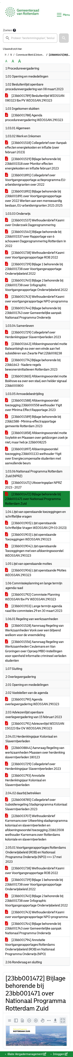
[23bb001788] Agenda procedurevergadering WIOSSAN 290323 (34, 118)
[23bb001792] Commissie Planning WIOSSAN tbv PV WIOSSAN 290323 (32, 597)
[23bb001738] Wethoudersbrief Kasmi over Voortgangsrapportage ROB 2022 (34, 255)
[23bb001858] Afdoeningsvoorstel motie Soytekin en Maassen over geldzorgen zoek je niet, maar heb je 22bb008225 (36, 437)
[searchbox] (30, 38)
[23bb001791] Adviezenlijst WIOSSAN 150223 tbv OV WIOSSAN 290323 (34, 726)
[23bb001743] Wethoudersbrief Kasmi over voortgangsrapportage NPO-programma (36, 299)
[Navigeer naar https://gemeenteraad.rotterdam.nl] (22, 15)
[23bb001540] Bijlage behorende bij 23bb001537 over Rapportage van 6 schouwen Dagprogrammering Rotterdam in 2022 (35, 239)
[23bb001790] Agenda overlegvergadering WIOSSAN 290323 (32, 702)
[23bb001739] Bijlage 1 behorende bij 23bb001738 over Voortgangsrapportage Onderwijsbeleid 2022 (34, 269)
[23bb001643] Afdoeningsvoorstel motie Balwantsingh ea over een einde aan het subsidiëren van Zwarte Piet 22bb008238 (36, 348)
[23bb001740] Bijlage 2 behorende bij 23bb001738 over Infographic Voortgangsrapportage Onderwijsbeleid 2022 (36, 285)
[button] (64, 38)
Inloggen (58, 1054)
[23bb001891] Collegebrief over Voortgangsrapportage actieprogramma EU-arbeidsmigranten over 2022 (35, 180)
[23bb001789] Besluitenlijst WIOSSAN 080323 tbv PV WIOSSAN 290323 (34, 98)
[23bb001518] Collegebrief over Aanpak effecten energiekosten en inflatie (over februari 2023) (36, 147)
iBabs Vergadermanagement (25, 1054)
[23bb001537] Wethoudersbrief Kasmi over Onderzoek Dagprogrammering (34, 223)
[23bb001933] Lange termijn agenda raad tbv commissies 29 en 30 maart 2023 (33, 608)
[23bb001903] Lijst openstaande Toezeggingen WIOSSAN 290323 (30, 537)
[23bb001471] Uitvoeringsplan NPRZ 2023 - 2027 (33, 485)
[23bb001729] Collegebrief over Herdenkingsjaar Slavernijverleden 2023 (33, 335)
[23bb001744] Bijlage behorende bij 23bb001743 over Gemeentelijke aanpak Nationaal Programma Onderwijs (33, 313)
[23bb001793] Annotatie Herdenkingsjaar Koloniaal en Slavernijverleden (25, 780)
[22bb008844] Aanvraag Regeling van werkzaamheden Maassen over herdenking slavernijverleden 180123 (35, 752)
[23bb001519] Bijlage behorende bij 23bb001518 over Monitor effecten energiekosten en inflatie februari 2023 (33, 163)
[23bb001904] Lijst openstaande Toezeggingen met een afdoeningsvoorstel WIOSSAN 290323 (34, 551)
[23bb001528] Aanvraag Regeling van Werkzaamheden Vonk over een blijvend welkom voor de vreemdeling (34, 630)
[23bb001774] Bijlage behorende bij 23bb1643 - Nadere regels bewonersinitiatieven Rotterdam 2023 (33, 364)
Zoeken (7, 30)
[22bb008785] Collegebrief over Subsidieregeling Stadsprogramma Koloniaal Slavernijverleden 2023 (36, 804)
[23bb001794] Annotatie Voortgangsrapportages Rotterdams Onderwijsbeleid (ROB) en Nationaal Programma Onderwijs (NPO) (30, 947)
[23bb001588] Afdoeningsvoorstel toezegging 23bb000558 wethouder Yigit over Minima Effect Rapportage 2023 (33, 405)
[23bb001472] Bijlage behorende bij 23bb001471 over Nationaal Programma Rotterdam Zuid (33, 499)
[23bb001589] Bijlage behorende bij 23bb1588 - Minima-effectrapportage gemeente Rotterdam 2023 (33, 421)
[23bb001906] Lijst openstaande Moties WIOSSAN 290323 (35, 573)
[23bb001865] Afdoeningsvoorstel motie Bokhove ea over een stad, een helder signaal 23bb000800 (36, 381)
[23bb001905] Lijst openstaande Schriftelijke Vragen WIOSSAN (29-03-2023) (36, 525)
